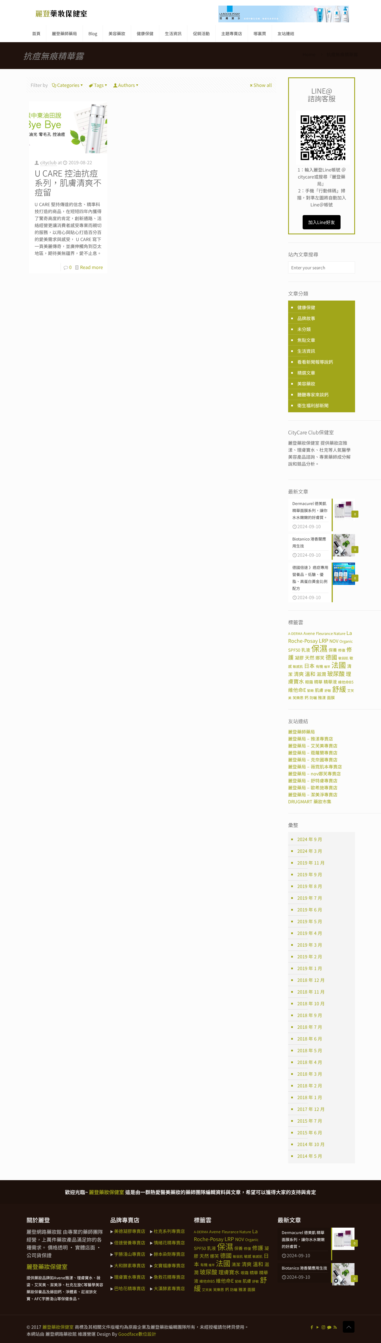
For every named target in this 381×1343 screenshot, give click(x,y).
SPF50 (294, 650)
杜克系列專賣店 (169, 1231)
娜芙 (319, 657)
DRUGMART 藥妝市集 (309, 801)
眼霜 (309, 682)
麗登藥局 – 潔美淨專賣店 (312, 794)
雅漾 (322, 697)
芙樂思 (298, 697)
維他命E (297, 689)
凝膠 (299, 657)
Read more (91, 267)
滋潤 (321, 673)
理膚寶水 (229, 1272)
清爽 (299, 673)
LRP (323, 640)
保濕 (319, 648)
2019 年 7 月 (309, 897)
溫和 (310, 673)
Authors (126, 85)
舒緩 (339, 689)
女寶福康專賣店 (169, 1265)
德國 (331, 657)
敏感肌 (298, 666)
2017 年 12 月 (311, 1109)
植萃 (327, 667)
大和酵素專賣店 (129, 1265)
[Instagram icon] (323, 1327)
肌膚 (319, 690)
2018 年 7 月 (309, 1026)
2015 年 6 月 (309, 1132)
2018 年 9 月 (309, 1015)
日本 (309, 665)
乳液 (305, 650)
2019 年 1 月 (309, 968)
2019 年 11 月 (311, 862)
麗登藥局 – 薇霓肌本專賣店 (315, 766)
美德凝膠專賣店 (129, 1231)
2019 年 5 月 (309, 921)
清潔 (236, 1264)
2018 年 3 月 (309, 1073)
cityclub (48, 162)
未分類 (304, 329)
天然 (309, 657)
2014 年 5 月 (309, 1155)
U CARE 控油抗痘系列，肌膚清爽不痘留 (68, 182)
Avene (309, 633)
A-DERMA (295, 633)
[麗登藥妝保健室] (61, 12)
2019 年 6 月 (309, 909)
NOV (333, 641)
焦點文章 (306, 340)
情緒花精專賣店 (169, 1242)
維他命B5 (345, 682)
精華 (318, 681)
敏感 (247, 1256)
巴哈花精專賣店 (129, 1288)
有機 (319, 666)
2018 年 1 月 (309, 1097)
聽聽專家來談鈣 (313, 394)
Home (309, 54)
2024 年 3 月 (309, 850)
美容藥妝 (306, 383)
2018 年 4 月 (309, 1062)
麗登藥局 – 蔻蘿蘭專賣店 (312, 752)
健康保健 (306, 307)
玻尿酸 (336, 673)
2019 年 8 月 (309, 886)
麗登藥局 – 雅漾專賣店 (310, 738)
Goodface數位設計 (137, 1333)
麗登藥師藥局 (301, 731)
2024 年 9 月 (309, 839)
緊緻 (310, 690)
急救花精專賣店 (169, 1276)
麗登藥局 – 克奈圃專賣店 (312, 759)
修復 (341, 650)
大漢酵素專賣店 (169, 1288)
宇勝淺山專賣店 (129, 1254)
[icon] (329, 1327)
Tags (98, 85)
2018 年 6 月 (309, 1038)
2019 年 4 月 (309, 933)
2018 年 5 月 (309, 1050)
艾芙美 (207, 1289)
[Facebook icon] (312, 1327)
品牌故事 (306, 318)
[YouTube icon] (317, 1327)
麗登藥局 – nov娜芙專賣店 (314, 773)
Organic (346, 641)
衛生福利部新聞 (313, 405)
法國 (338, 664)
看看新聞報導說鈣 (315, 361)
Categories (68, 85)
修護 (257, 1248)
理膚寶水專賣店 (129, 1276)
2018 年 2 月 (309, 1085)
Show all (263, 85)
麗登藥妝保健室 (58, 1326)
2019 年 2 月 (309, 956)
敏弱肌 (343, 658)
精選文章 (306, 372)
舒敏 (327, 690)
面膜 (331, 697)
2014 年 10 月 (311, 1144)
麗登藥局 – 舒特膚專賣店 (312, 780)
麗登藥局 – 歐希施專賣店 (312, 787)
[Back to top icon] (349, 1327)
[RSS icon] (335, 1327)
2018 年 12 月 (311, 980)
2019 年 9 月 (309, 874)
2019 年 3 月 (309, 944)
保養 (333, 650)
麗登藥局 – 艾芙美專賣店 (312, 745)
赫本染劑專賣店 (169, 1254)
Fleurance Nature (330, 633)
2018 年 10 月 (311, 1003)
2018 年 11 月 (311, 991)
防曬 (313, 697)
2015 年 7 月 (309, 1120)
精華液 (330, 681)
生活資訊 (306, 350)
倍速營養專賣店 (129, 1242)
